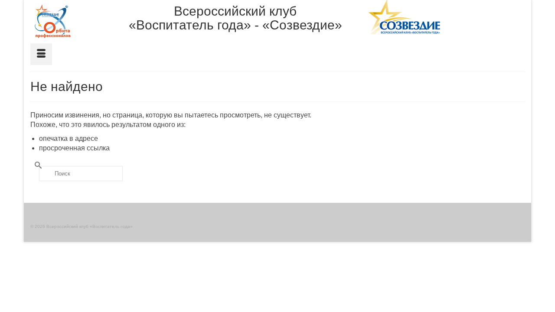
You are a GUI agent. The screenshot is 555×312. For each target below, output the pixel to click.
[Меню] (41, 54)
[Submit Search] (36, 164)
